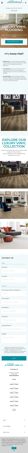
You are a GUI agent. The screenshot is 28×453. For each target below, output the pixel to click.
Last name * (4, 276)
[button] (20, 2)
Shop (4, 420)
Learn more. (9, 445)
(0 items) (25, 2)
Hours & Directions (12, 41)
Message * (4, 333)
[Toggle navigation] (2, 3)
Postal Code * (5, 316)
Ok (14, 448)
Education (6, 432)
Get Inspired (6, 426)
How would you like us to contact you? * (11, 290)
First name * (4, 267)
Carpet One (4, 16)
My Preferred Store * (6, 325)
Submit (14, 358)
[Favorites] (23, 2)
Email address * (5, 307)
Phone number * (6, 298)
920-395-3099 (14, 10)
